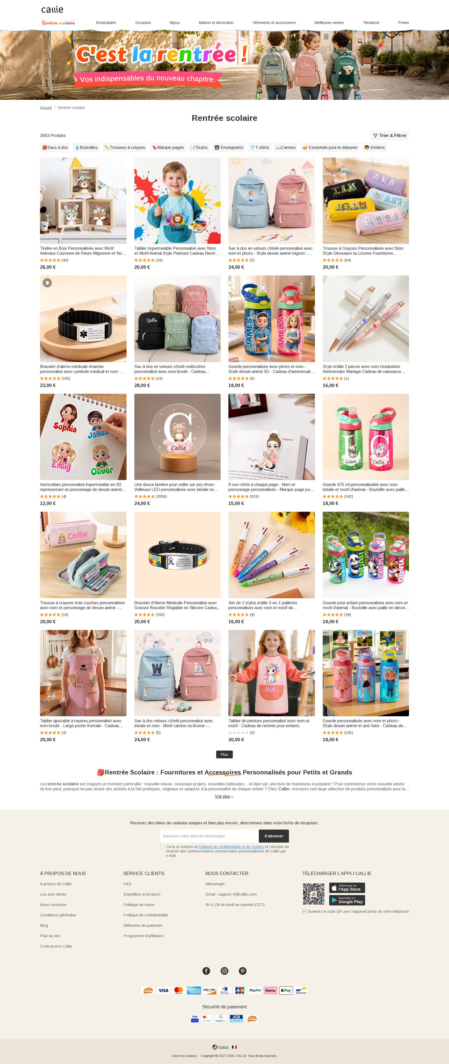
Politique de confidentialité (145, 915)
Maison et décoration (216, 23)
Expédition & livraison (141, 894)
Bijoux (175, 23)
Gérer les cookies (184, 1056)
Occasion (143, 23)
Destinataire (106, 23)
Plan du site (50, 936)
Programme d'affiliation (143, 936)
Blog (44, 925)
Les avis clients (53, 894)
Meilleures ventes (329, 23)
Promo (403, 23)
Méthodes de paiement (142, 925)
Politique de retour (139, 904)
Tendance (371, 23)
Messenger (215, 884)
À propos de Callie (55, 884)
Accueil (46, 108)
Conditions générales (58, 915)
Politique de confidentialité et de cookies (231, 847)
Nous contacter (53, 904)
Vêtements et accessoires (274, 23)
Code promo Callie (56, 946)
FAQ (127, 884)
